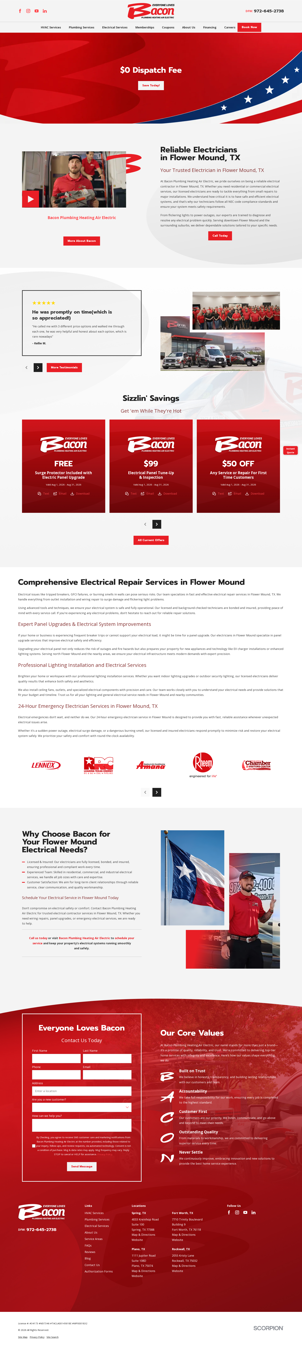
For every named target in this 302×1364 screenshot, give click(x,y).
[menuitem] (23, 1337)
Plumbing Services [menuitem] (81, 27)
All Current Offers (151, 540)
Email (62, 493)
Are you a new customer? (49, 1099)
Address (37, 1083)
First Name (39, 1050)
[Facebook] (20, 11)
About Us (91, 1232)
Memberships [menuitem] (144, 27)
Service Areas (94, 1239)
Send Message (81, 1166)
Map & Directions (143, 1235)
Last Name (90, 1050)
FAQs (88, 1245)
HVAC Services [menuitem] (51, 27)
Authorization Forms (99, 1271)
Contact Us (92, 1265)
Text (46, 493)
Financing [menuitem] (209, 27)
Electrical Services (97, 1226)
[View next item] (38, 367)
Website (137, 1240)
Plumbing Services (97, 1219)
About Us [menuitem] (188, 27)
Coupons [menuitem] (168, 27)
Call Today (220, 235)
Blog (88, 1258)
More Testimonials (64, 367)
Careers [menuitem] (229, 27)
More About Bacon (82, 241)
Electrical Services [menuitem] (114, 27)
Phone (36, 1067)
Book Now (249, 27)
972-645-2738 (269, 11)
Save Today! (151, 85)
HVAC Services (94, 1213)
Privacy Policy (104, 1154)
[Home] (151, 11)
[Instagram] (28, 11)
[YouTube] (37, 11)
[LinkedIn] (45, 11)
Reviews (90, 1252)
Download (82, 493)
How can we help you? (47, 1116)
